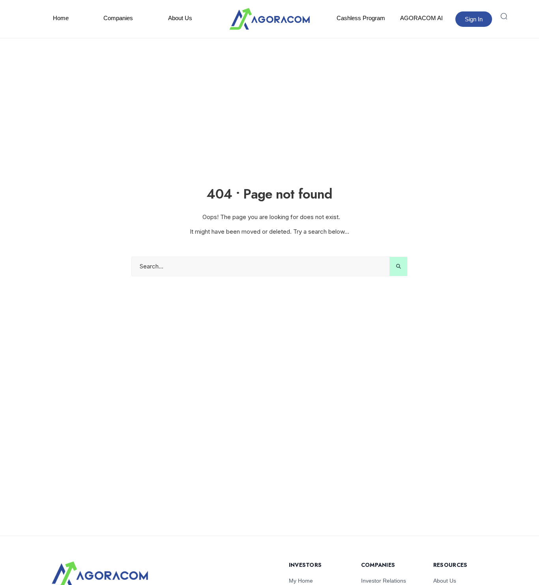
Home (61, 18)
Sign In (474, 19)
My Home (301, 581)
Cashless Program (361, 18)
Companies (118, 18)
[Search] (504, 16)
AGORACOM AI (421, 18)
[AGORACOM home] (269, 19)
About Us (180, 18)
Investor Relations (383, 581)
